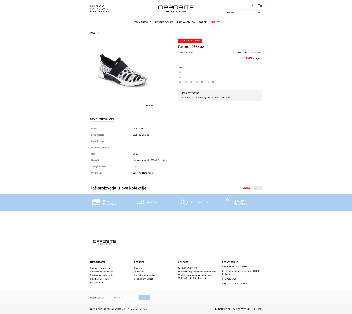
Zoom (151, 105)
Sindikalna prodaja (99, 278)
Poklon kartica (97, 282)
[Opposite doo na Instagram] (259, 309)
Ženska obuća (164, 22)
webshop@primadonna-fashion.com (198, 271)
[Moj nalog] (253, 5)
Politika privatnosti (144, 278)
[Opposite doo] (176, 8)
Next (260, 188)
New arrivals (142, 22)
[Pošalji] (144, 297)
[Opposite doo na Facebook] (254, 309)
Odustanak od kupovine (101, 271)
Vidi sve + (247, 188)
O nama (138, 268)
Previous (256, 188)
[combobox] (243, 12)
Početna (95, 32)
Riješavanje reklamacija (102, 275)
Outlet (215, 22)
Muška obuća (186, 22)
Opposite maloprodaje (145, 275)
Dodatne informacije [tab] (102, 119)
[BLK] (179, 72)
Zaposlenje (139, 271)
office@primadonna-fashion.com (197, 275)
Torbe (203, 22)
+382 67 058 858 (101, 11)
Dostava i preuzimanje (101, 268)
